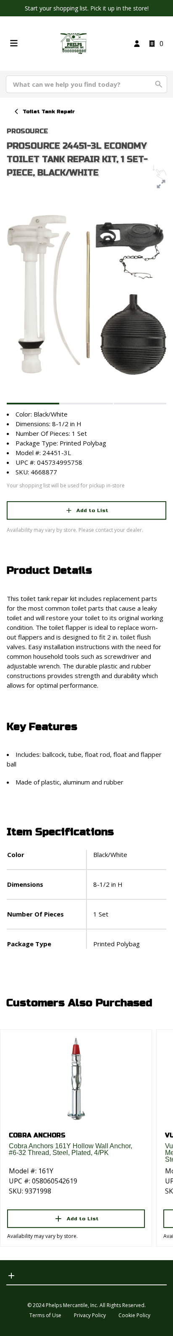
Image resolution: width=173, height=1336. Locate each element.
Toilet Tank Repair (49, 111)
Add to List (92, 510)
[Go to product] (76, 1078)
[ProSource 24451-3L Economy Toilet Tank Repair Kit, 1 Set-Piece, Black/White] (33, 403)
